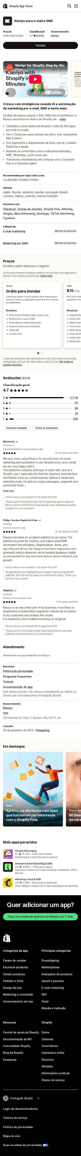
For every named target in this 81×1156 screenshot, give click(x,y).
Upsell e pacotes (53, 981)
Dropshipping (50, 960)
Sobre (45, 1032)
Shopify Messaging (26, 850)
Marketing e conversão (18, 994)
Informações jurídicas (56, 1073)
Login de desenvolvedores (20, 1108)
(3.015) (40, 35)
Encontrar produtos (15, 967)
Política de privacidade (18, 671)
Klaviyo (55, 35)
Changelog (42, 730)
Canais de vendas (14, 960)
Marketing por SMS (15, 243)
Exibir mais (8, 490)
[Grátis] (38, 353)
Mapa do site (11, 1136)
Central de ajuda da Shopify (21, 1032)
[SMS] (40, 353)
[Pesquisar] (69, 6)
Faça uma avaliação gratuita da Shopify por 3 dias (40, 916)
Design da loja (12, 987)
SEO (44, 994)
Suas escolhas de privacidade (22, 1145)
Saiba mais (46, 275)
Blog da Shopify (13, 1052)
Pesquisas (10, 1059)
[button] (40, 854)
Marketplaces (51, 967)
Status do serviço (53, 1080)
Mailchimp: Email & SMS (28, 879)
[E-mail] (43, 353)
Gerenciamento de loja (18, 1001)
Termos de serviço (15, 1117)
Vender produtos (14, 974)
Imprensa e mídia (53, 1052)
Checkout (9, 209)
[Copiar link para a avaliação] (16, 441)
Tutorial (8, 681)
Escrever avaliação (16, 428)
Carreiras (47, 1039)
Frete (45, 1001)
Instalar (40, 45)
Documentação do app (18, 686)
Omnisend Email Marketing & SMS (33, 863)
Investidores (50, 1045)
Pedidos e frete (13, 981)
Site (5, 713)
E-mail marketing (14, 231)
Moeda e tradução (54, 1008)
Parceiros (48, 1059)
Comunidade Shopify (16, 1045)
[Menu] (76, 6)
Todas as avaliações (46, 428)
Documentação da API (17, 1039)
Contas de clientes (29, 209)
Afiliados (47, 1066)
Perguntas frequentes (17, 676)
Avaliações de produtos (57, 974)
